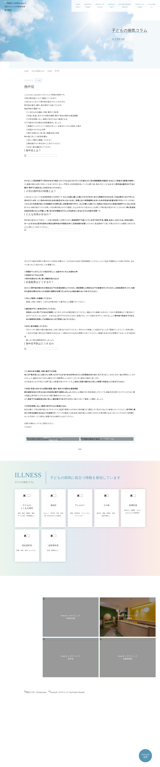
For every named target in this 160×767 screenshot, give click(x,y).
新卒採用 (78, 708)
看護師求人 (66, 712)
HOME (88, 752)
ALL (80, 449)
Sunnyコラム (101, 708)
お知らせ (78, 7)
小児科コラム (102, 720)
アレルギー (123, 716)
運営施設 (88, 7)
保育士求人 (79, 712)
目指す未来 (30, 712)
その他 (121, 724)
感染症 (121, 727)
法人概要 (29, 704)
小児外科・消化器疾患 (127, 708)
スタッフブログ (103, 712)
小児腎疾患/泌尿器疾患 (127, 712)
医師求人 (65, 708)
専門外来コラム (103, 716)
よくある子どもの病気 (127, 720)
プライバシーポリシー (77, 752)
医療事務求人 (67, 716)
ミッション (30, 708)
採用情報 (64, 704)
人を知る (111, 7)
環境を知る (125, 7)
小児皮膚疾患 (124, 731)
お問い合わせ (44, 712)
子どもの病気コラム (125, 704)
